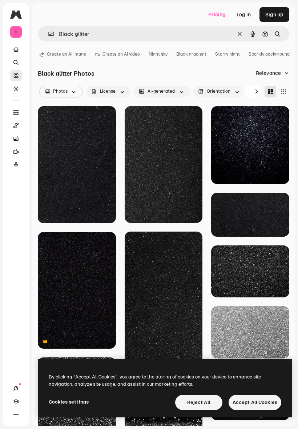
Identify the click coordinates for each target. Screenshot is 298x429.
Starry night (227, 54)
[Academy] (16, 401)
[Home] (16, 49)
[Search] (16, 62)
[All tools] (16, 112)
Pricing (217, 14)
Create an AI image (66, 54)
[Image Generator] (16, 138)
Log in (244, 14)
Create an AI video (121, 54)
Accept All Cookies (255, 402)
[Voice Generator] (16, 165)
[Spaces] (16, 125)
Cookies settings (69, 402)
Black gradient (191, 54)
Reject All (198, 402)
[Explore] (16, 89)
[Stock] (16, 75)
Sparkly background (269, 54)
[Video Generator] (16, 151)
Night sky (158, 54)
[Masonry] (270, 91)
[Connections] (16, 388)
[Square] (283, 91)
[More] (16, 414)
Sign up (274, 14)
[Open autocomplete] (48, 34)
